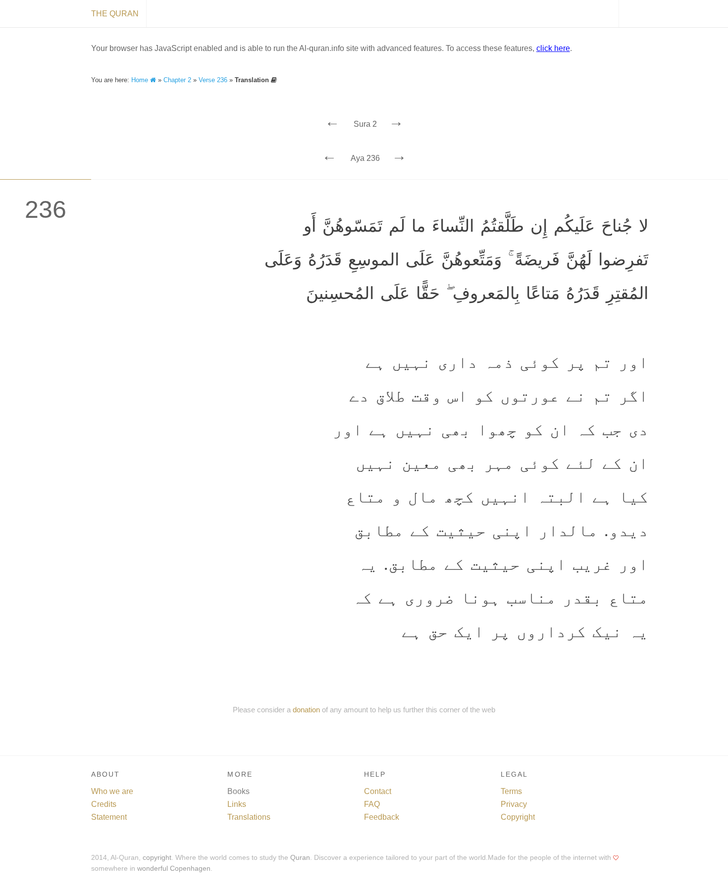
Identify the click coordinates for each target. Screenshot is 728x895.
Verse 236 (213, 80)
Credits (103, 804)
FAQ (372, 804)
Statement (109, 817)
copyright (157, 857)
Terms (511, 791)
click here (553, 48)
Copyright (518, 817)
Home (140, 80)
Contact (377, 791)
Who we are (112, 791)
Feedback (381, 817)
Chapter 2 (177, 80)
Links (236, 804)
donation (306, 709)
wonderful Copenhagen (173, 868)
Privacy (514, 804)
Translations (248, 817)
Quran (300, 857)
